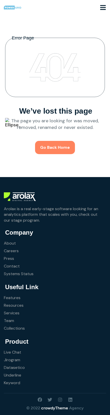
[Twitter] (49, 399)
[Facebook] (39, 399)
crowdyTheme (54, 408)
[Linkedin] (70, 399)
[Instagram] (60, 399)
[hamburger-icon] (103, 7)
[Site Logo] (12, 7)
